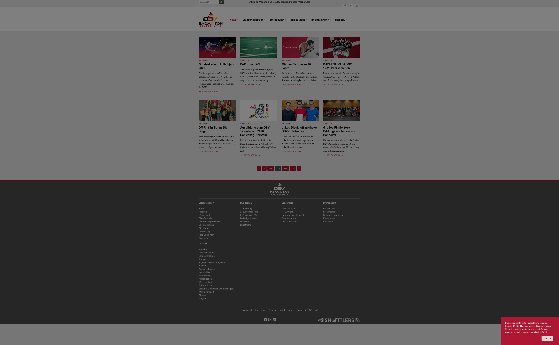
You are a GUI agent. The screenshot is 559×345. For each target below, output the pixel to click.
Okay (545, 338)
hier (547, 332)
